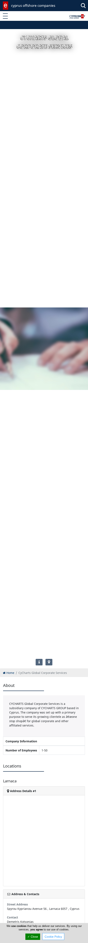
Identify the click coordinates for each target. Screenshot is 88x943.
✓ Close (32, 936)
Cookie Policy (53, 936)
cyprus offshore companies (33, 5)
